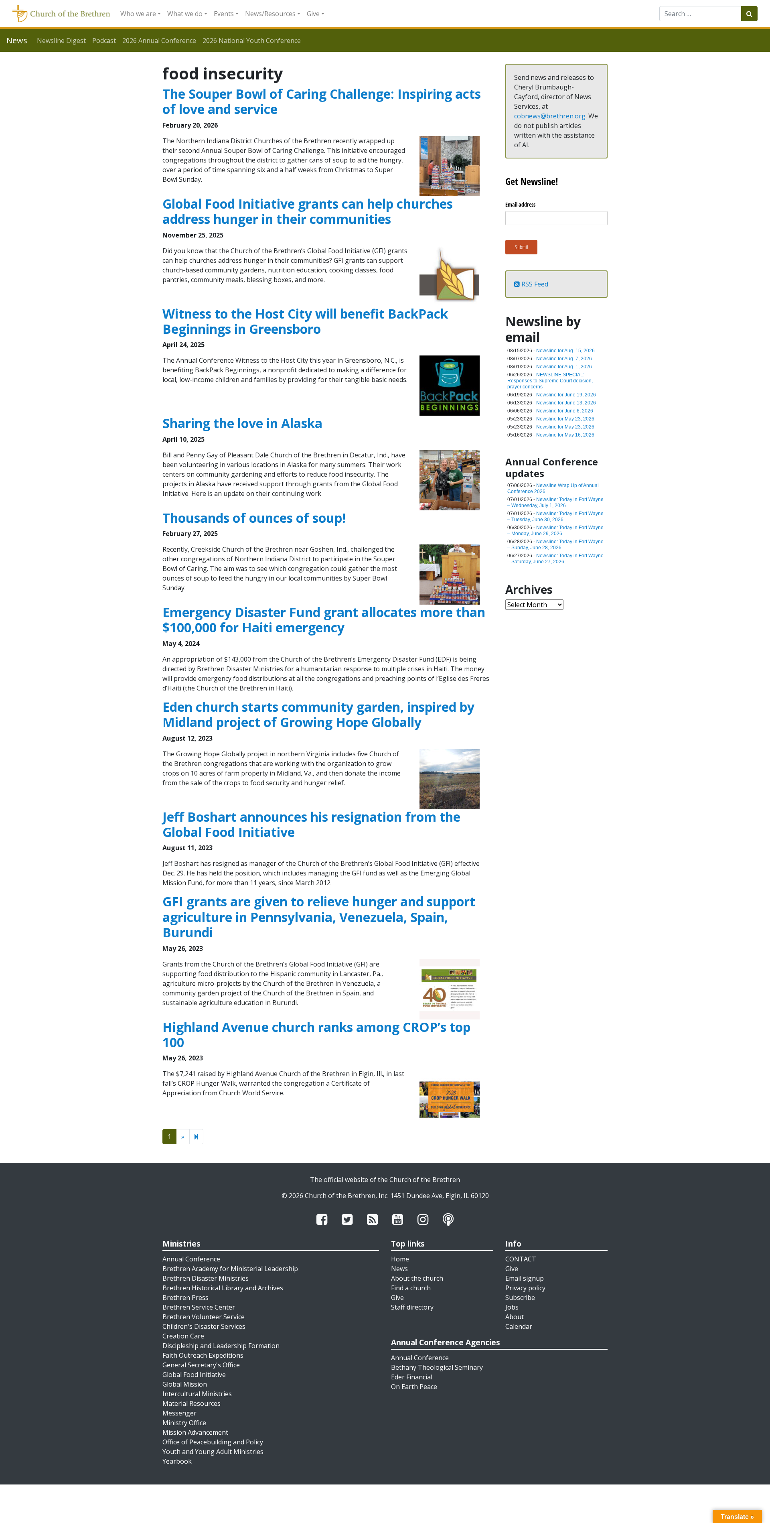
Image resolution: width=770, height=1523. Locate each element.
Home (400, 1259)
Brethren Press (185, 1297)
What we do (185, 13)
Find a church (411, 1287)
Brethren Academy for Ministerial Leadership (230, 1268)
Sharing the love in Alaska (242, 423)
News (399, 1268)
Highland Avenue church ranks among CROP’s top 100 (316, 1034)
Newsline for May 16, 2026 (565, 435)
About (514, 1316)
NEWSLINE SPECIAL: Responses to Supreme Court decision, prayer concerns (550, 381)
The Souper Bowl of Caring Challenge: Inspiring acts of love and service (321, 101)
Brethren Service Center (198, 1307)
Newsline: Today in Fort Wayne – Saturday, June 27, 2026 (555, 559)
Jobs (512, 1307)
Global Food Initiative (194, 1374)
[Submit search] (749, 13)
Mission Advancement (195, 1432)
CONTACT (520, 1259)
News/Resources (270, 13)
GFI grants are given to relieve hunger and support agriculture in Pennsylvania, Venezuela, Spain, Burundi (318, 917)
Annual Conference (191, 1259)
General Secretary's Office (201, 1365)
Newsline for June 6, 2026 (564, 411)
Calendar (518, 1326)
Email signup (524, 1278)
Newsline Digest (61, 40)
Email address (520, 204)
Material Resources (191, 1403)
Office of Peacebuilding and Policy (212, 1442)
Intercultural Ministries (197, 1393)
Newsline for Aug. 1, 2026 (564, 367)
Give (313, 13)
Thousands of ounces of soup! (254, 517)
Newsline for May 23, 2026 (565, 419)
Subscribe (520, 1297)
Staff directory (412, 1307)
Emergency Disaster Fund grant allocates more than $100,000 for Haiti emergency (323, 619)
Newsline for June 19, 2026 (566, 395)
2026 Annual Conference (159, 40)
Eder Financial (411, 1377)
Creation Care (183, 1336)
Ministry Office (184, 1422)
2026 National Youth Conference (252, 40)
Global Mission (184, 1384)
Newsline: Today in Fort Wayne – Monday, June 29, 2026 (555, 530)
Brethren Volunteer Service (203, 1316)
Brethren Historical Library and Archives (222, 1287)
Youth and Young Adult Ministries (212, 1451)
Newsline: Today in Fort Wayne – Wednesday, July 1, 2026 (555, 502)
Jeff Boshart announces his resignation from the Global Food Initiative (311, 824)
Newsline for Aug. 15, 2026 (565, 350)
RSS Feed (534, 284)
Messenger (179, 1413)
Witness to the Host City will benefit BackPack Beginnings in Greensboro (305, 321)
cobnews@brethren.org (550, 116)
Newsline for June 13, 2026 (566, 403)
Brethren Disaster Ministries (205, 1278)
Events (224, 13)
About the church (417, 1278)
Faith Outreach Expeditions (202, 1355)
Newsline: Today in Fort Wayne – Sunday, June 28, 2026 (555, 544)
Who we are (138, 13)
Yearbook (177, 1461)
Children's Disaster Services (203, 1326)
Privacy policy (525, 1287)
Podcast (104, 40)
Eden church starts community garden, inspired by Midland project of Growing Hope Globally (318, 714)
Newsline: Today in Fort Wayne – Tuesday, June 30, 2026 (555, 516)
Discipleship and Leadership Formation (221, 1345)
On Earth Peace (414, 1386)
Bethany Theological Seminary (437, 1367)
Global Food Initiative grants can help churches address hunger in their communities (307, 211)
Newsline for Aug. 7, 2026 (564, 358)
